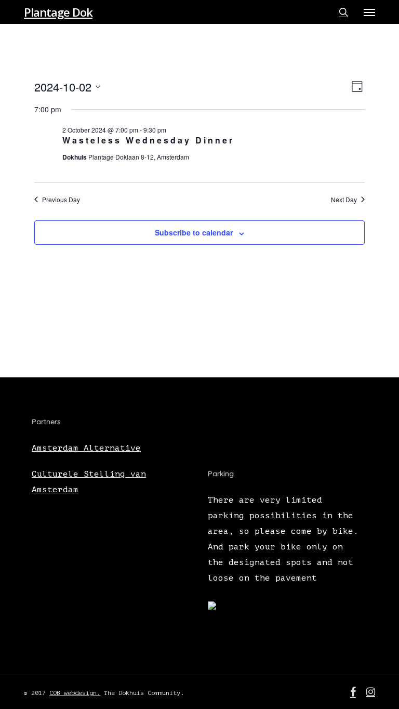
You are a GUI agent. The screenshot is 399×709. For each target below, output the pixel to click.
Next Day (344, 199)
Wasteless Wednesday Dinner (148, 140)
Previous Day (61, 199)
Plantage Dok (58, 12)
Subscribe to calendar (194, 232)
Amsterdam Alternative (86, 448)
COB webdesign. (74, 693)
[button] (369, 12)
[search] (343, 12)
